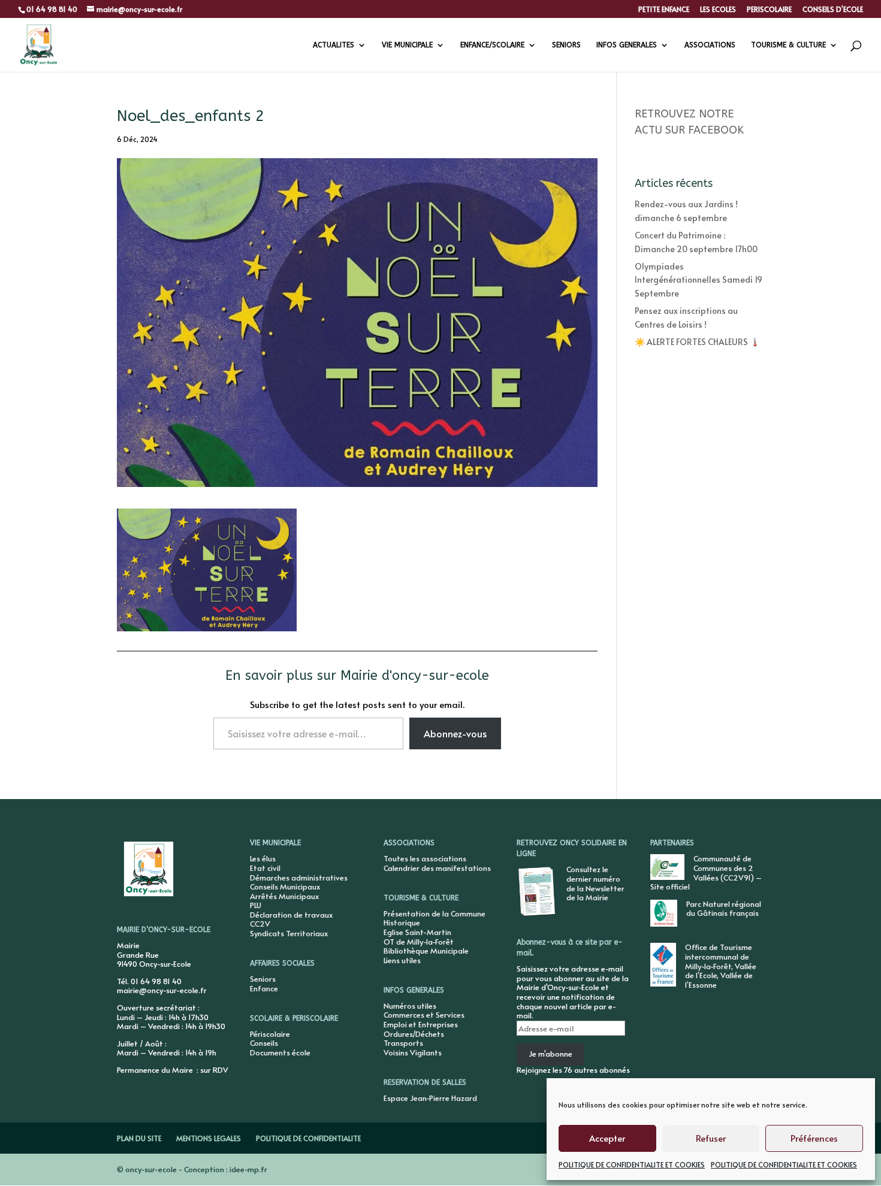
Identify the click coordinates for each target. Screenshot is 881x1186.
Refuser (711, 1137)
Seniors (263, 978)
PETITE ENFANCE (663, 9)
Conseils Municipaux (285, 886)
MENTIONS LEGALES (208, 1138)
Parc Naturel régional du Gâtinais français (723, 908)
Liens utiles (402, 960)
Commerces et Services (424, 1014)
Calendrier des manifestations (437, 868)
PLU (255, 905)
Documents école (280, 1052)
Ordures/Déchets (414, 1033)
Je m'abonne (550, 1053)
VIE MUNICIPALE (407, 45)
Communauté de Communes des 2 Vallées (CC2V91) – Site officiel (706, 872)
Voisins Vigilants (413, 1052)
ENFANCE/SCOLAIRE (492, 45)
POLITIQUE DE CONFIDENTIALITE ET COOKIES (632, 1164)
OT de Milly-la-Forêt (419, 941)
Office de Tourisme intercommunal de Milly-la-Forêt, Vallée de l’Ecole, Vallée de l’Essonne (720, 966)
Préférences (814, 1137)
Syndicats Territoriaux (289, 933)
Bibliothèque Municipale (426, 950)
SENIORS (566, 45)
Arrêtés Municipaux (284, 896)
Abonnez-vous (455, 733)
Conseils (264, 1042)
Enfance (264, 988)
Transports (403, 1042)
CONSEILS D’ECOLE (832, 9)
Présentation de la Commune (434, 913)
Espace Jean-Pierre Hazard (430, 1098)
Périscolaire (270, 1033)
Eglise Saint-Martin (417, 932)
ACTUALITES (333, 45)
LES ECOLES (718, 9)
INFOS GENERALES (626, 45)
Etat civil (265, 868)
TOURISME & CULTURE (788, 45)
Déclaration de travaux (291, 914)
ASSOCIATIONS (709, 45)
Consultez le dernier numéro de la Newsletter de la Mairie (595, 883)
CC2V (260, 923)
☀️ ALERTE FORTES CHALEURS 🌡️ (697, 341)
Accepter (607, 1137)
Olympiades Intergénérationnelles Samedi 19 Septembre (698, 280)
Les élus (263, 858)
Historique (402, 922)
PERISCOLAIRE (769, 9)
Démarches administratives (299, 877)
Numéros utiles (410, 1005)
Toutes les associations (425, 858)
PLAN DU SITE (139, 1138)
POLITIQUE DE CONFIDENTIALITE (308, 1138)
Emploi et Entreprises (421, 1024)
